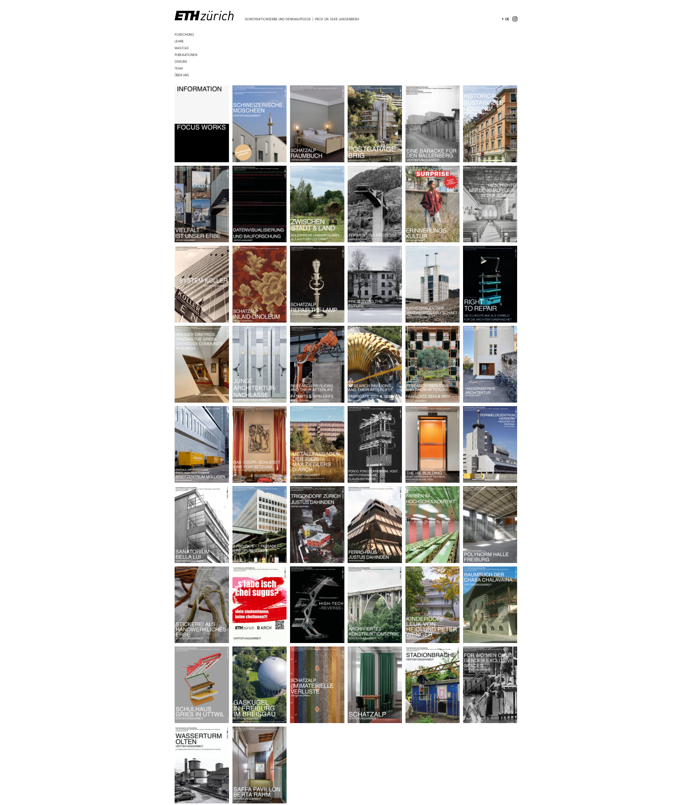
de (507, 19)
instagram (515, 18)
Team (179, 68)
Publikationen (186, 55)
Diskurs (181, 61)
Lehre (179, 41)
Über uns (182, 75)
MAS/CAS (182, 48)
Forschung (184, 34)
